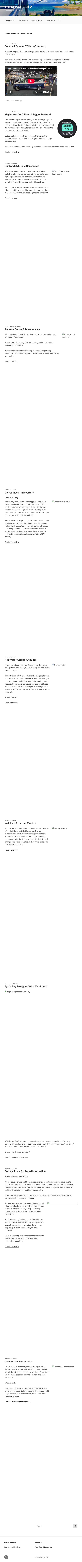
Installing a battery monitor (20, 823)
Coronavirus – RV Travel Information (25, 1171)
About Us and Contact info (43, 1547)
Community (50, 20)
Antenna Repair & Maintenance (22, 329)
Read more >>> (11, 361)
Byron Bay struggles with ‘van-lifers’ (26, 986)
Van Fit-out (22, 20)
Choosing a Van (10, 20)
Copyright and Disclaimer (12, 1547)
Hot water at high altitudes (21, 659)
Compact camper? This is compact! (25, 46)
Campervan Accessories (18, 1361)
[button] (59, 20)
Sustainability (35, 20)
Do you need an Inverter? (19, 492)
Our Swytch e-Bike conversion (22, 166)
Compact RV (18, 7)
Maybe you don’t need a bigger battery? (28, 114)
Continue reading (12, 152)
